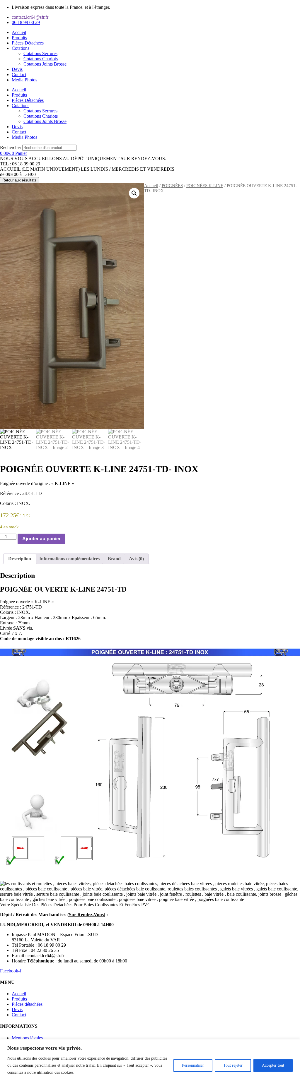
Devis (17, 69)
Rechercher (11, 147)
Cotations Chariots (40, 58)
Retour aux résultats (19, 180)
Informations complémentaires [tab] (69, 558)
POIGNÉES (172, 185)
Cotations (20, 48)
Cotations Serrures (40, 53)
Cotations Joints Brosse (45, 63)
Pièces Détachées (28, 42)
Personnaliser (193, 1065)
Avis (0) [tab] (136, 558)
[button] (134, 193)
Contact (19, 74)
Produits (19, 37)
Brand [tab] (114, 558)
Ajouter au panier (41, 538)
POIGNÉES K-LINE (204, 185)
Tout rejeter (233, 1065)
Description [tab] (19, 558)
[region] (150, 1060)
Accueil (19, 32)
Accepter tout (273, 1065)
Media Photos (24, 79)
